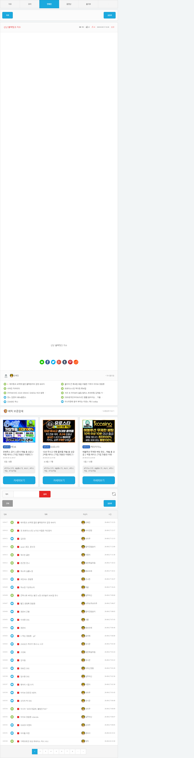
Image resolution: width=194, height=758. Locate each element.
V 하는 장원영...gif (27, 636)
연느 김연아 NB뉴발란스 (16, 397)
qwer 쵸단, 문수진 (27, 547)
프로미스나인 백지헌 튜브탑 (75, 388)
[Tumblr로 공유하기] (64, 362)
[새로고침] (114, 494)
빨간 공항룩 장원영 (27, 603)
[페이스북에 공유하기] (47, 362)
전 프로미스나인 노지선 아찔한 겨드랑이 (36, 531)
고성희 (23, 652)
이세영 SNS (24, 620)
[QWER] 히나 (12, 402)
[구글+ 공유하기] (58, 362)
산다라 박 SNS (26, 701)
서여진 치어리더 (13, 388)
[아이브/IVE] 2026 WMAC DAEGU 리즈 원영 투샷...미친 (27, 393)
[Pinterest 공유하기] (70, 362)
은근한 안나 (25, 563)
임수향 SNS (24, 676)
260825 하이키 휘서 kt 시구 (31, 644)
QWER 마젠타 (26, 725)
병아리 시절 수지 (27, 685)
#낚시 (26, 468)
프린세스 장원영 (26, 579)
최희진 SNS (24, 668)
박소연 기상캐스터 (27, 587)
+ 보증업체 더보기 (108, 411)
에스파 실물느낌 (26, 571)
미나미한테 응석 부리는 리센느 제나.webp (81, 401)
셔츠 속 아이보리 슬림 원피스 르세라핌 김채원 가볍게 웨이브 (84, 393)
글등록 (110, 15)
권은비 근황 (25, 612)
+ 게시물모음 (109, 376)
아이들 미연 (25, 733)
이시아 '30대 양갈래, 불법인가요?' (34, 709)
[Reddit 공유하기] (76, 362)
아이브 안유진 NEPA (28, 693)
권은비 (23, 628)
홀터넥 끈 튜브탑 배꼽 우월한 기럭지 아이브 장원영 (84, 384)
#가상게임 (12, 471)
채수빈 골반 (25, 555)
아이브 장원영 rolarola (29, 717)
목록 (7, 15)
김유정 (23, 539)
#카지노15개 (9, 468)
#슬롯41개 (19, 468)
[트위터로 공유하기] (53, 362)
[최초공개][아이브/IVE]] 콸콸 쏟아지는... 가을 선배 (84, 397)
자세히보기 (19, 480)
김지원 (23, 660)
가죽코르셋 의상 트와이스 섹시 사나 (34, 741)
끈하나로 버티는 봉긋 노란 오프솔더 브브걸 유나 (39, 595)
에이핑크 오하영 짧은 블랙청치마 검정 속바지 (27, 384)
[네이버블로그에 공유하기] (41, 362)
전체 (7, 503)
